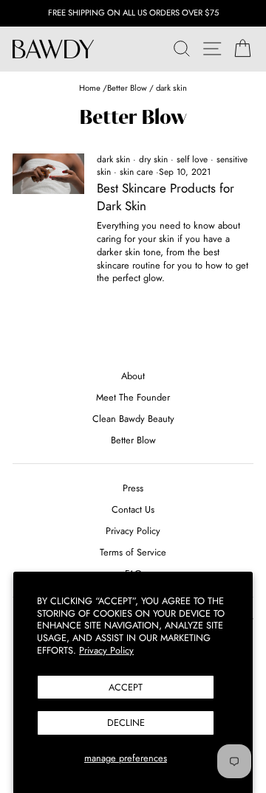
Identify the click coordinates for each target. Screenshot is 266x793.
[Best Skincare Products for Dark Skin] (48, 173)
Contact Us (133, 509)
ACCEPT (126, 687)
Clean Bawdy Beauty (133, 419)
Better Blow (127, 88)
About (133, 376)
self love (192, 159)
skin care (136, 172)
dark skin (113, 159)
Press (133, 488)
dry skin (153, 159)
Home (91, 88)
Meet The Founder (133, 397)
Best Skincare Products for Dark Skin (165, 197)
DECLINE (126, 723)
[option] (133, 13)
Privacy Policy (106, 650)
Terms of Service (133, 552)
